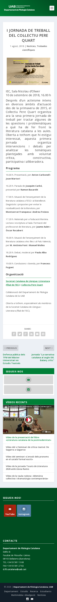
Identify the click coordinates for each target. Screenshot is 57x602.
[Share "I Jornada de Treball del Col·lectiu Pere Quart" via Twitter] (20, 334)
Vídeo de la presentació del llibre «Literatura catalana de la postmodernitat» (28, 438)
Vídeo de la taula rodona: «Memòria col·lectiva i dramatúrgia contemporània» (27, 477)
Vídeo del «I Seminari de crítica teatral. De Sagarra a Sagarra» (27, 448)
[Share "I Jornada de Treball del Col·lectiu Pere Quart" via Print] (43, 334)
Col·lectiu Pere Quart (32, 284)
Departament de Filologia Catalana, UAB (33, 587)
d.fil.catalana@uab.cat (14, 569)
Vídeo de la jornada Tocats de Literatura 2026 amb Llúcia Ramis (27, 467)
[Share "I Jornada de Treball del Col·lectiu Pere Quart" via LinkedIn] (31, 334)
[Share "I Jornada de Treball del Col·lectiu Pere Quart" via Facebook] (14, 334)
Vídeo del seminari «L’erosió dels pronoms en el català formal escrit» (27, 458)
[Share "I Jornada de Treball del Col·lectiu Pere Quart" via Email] (37, 334)
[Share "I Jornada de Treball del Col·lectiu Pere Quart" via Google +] (25, 334)
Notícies (31, 46)
